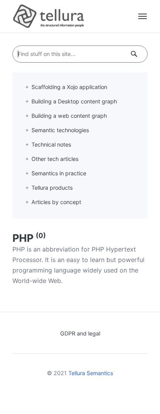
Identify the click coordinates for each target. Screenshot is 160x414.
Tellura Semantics (90, 373)
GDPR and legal (80, 333)
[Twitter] (74, 392)
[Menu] (143, 16)
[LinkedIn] (85, 392)
